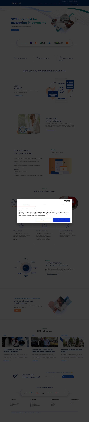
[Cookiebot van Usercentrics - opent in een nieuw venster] (65, 201)
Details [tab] (44, 205)
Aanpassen (43, 220)
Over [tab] (63, 205)
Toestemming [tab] (26, 205)
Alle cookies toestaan (61, 220)
